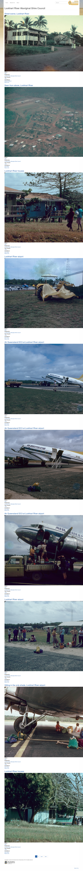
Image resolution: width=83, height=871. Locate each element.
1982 (6, 164)
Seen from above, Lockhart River (19, 85)
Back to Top (76, 868)
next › (42, 856)
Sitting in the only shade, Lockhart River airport (25, 685)
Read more (7, 82)
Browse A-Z (12, 2)
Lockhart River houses (14, 170)
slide (5, 73)
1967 (6, 78)
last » (46, 856)
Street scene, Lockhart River (17, 13)
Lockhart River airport (14, 256)
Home (7, 2)
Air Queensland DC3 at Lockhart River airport (24, 342)
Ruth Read (7, 166)
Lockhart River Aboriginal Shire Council (13, 76)
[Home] (73, 2)
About (18, 2)
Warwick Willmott (8, 81)
